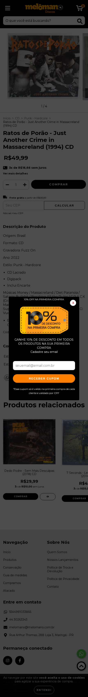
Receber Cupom (44, 378)
